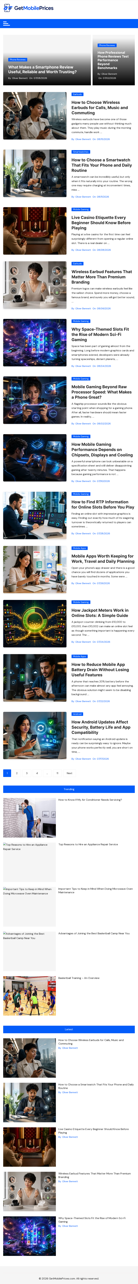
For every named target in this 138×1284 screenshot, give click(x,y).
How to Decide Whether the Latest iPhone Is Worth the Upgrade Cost (113, 62)
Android (77, 714)
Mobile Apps (79, 548)
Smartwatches (81, 151)
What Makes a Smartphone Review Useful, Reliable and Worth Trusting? (42, 69)
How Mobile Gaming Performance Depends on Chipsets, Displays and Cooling (102, 449)
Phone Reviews (18, 59)
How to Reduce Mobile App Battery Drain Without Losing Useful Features (100, 669)
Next (69, 773)
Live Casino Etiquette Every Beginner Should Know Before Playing (101, 222)
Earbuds (77, 94)
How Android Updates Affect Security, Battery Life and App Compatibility (101, 727)
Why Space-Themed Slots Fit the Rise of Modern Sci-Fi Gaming (100, 334)
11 (57, 773)
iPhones (103, 49)
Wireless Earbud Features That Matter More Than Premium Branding (102, 277)
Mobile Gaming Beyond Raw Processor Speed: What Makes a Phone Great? (102, 392)
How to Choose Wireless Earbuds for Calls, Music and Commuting (100, 107)
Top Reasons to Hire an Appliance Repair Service (88, 844)
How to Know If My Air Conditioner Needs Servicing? (90, 800)
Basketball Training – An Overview (78, 978)
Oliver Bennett (20, 78)
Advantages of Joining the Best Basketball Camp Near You (94, 933)
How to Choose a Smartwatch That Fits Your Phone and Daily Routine (102, 165)
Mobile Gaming (81, 209)
